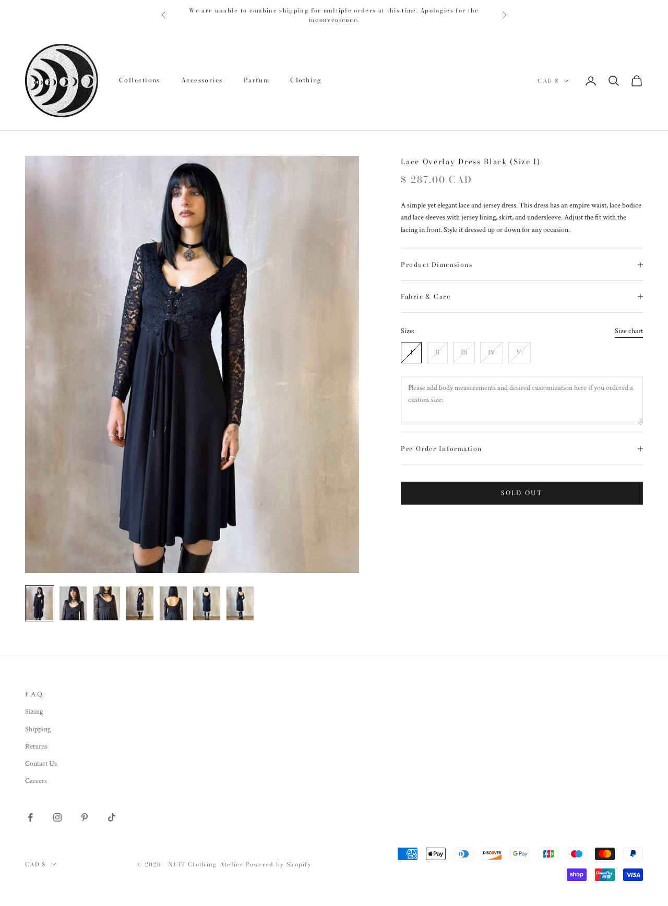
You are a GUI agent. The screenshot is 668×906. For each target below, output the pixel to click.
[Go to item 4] (139, 603)
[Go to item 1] (39, 603)
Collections (139, 80)
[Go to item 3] (106, 603)
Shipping (38, 729)
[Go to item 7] (240, 603)
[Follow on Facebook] (30, 817)
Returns (36, 746)
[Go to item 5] (173, 603)
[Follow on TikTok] (111, 817)
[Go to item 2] (73, 603)
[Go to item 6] (206, 603)
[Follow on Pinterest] (84, 817)
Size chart (629, 331)
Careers (36, 781)
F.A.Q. (34, 694)
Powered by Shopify (278, 864)
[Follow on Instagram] (57, 817)
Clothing (306, 80)
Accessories (202, 80)
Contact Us (41, 763)
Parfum (257, 80)
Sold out (522, 492)
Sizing (34, 711)
